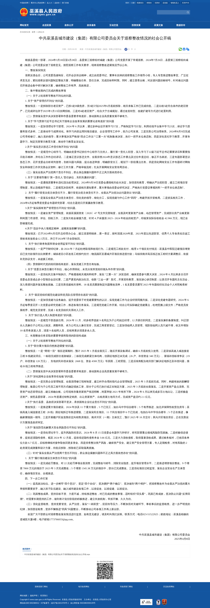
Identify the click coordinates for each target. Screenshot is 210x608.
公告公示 (40, 32)
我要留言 (140, 3)
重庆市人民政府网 (37, 3)
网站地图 (23, 596)
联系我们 (44, 596)
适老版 (165, 3)
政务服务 (91, 25)
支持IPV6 (185, 3)
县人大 (49, 3)
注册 (133, 3)
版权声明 (33, 596)
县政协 (57, 3)
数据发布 (180, 25)
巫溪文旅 (158, 25)
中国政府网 (24, 3)
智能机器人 (175, 3)
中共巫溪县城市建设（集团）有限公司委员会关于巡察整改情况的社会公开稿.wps (57, 554)
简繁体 (149, 3)
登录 (127, 3)
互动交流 (113, 25)
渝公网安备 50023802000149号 (82, 603)
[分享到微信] (180, 49)
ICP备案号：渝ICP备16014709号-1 (55, 603)
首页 (33, 32)
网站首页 (24, 25)
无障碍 (157, 3)
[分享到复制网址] (187, 49)
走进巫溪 (46, 25)
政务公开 (69, 25)
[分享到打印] (184, 49)
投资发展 (136, 25)
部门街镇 (65, 3)
